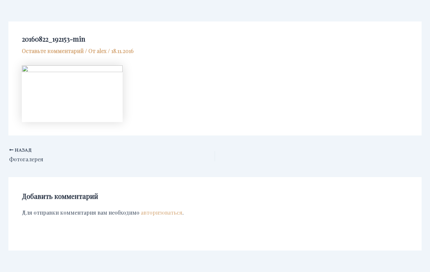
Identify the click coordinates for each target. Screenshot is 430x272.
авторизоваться (161, 212)
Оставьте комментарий (53, 50)
